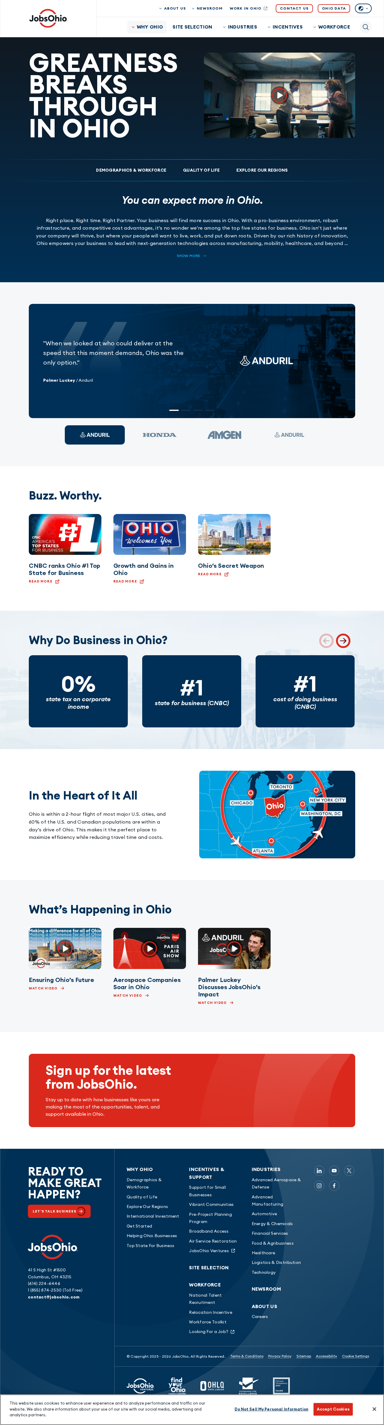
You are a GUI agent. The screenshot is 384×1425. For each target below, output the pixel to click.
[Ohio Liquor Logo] (212, 1386)
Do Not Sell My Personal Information (271, 1409)
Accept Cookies (333, 1409)
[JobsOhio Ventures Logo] (140, 1386)
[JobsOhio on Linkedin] (319, 1171)
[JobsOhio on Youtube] (334, 1171)
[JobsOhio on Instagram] (319, 1186)
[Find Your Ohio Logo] (177, 1386)
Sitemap (303, 1356)
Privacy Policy (280, 1356)
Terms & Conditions (246, 1356)
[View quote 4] (289, 435)
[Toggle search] (366, 27)
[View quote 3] (224, 435)
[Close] (374, 1409)
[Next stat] (343, 641)
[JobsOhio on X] (349, 1171)
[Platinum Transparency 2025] (281, 1386)
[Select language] (363, 8)
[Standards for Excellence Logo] (249, 1386)
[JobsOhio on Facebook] (334, 1186)
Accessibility (326, 1356)
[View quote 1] (95, 435)
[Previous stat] (326, 641)
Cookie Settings (355, 1356)
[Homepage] (48, 18)
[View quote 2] (160, 435)
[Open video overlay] (279, 95)
